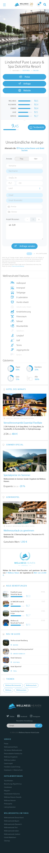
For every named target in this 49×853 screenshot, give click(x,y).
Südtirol (26, 70)
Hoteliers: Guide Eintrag (12, 767)
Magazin (7, 791)
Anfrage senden (27, 246)
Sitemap (7, 841)
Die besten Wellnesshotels (13, 750)
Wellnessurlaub (31, 685)
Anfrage (27, 83)
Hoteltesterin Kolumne (12, 794)
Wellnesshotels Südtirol (12, 834)
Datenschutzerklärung (18, 266)
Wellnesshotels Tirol (10, 827)
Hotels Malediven (10, 837)
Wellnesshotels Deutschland (14, 818)
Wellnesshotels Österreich (13, 824)
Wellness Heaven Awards (12, 797)
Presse (6, 744)
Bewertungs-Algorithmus (13, 784)
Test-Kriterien (8, 781)
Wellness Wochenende (13, 685)
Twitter (12, 717)
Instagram (36, 717)
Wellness (8, 690)
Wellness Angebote (10, 757)
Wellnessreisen (21, 690)
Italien (36, 70)
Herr (35, 159)
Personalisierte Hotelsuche (13, 754)
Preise (27, 77)
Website (27, 90)
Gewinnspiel (8, 763)
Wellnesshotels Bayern (11, 821)
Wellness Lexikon (10, 760)
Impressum (8, 770)
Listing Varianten (10, 807)
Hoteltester (8, 787)
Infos (9, 52)
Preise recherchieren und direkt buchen (31, 149)
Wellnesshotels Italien (11, 831)
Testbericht (38, 127)
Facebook (23, 717)
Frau (21, 159)
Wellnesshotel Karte (11, 747)
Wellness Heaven (10, 800)
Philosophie (8, 804)
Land (10, 188)
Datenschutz (18, 770)
